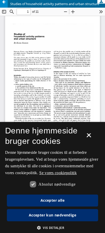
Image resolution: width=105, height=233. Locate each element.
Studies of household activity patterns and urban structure (54, 4)
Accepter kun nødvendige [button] (52, 215)
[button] (52, 228)
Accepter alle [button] (52, 200)
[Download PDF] (101, 2)
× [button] (89, 137)
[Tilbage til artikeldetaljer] (4, 4)
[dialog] (52, 177)
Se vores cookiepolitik (58, 173)
